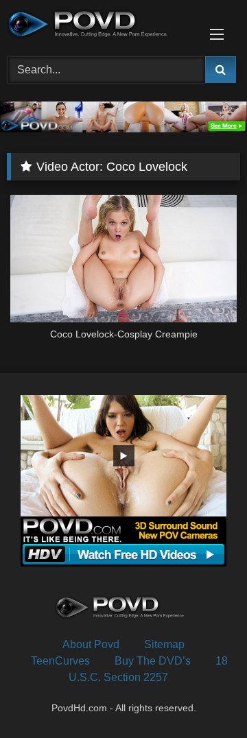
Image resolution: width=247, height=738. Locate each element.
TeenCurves (60, 661)
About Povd (90, 644)
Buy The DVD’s (153, 661)
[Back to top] (204, 697)
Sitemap (164, 644)
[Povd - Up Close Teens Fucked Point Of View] (101, 26)
